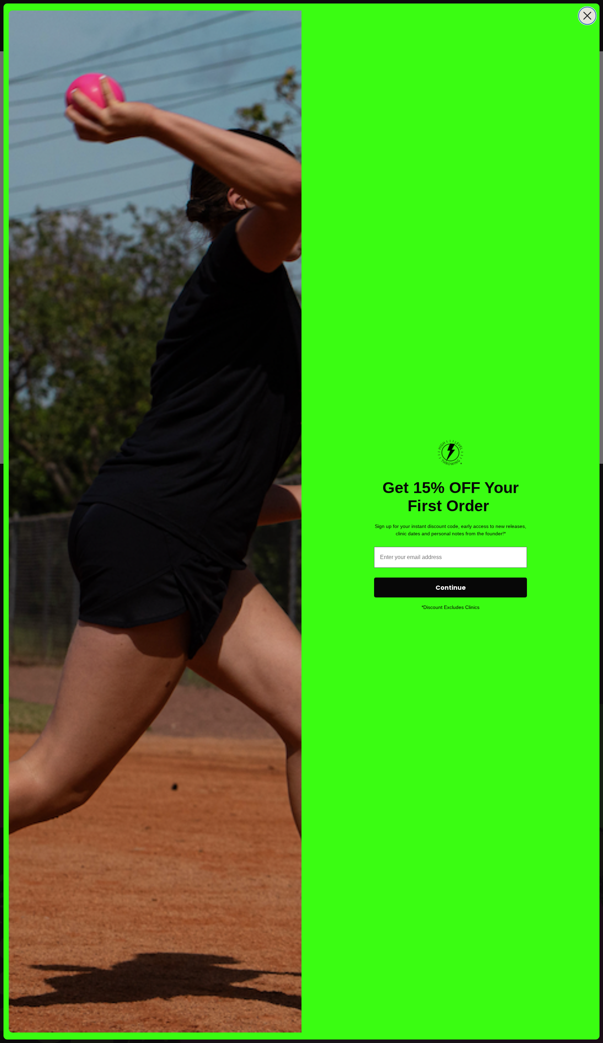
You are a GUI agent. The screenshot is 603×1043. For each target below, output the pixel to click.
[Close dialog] (587, 15)
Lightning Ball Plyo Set (67, 1012)
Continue (451, 587)
